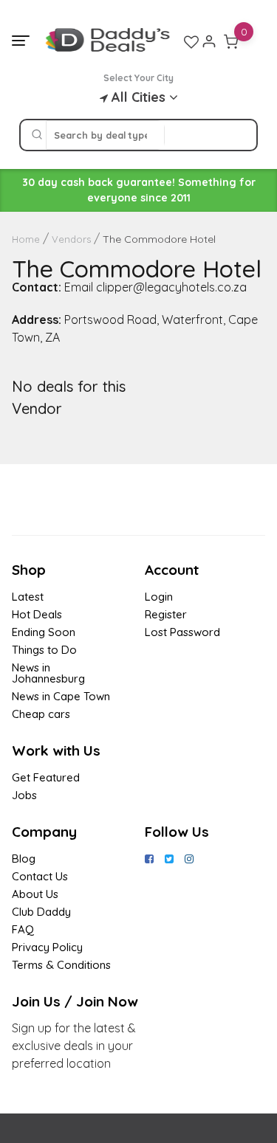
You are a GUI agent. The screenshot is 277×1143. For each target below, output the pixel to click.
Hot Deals (37, 614)
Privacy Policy (47, 947)
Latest (28, 597)
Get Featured (46, 777)
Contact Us (40, 876)
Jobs (24, 795)
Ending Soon (43, 632)
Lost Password (182, 632)
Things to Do (44, 650)
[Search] (37, 135)
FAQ (23, 929)
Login (159, 597)
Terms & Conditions (61, 965)
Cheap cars (41, 714)
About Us (35, 894)
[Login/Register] (209, 41)
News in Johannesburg (48, 673)
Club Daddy (41, 912)
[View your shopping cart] (231, 41)
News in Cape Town (61, 696)
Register (166, 614)
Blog (23, 859)
